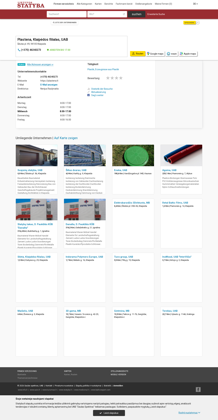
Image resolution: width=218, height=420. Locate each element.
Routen (74, 374)
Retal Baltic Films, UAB (175, 202)
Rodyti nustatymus (188, 412)
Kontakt (49, 386)
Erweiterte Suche (156, 14)
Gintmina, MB (121, 310)
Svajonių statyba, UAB (30, 170)
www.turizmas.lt (49, 390)
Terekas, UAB (170, 310)
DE (194, 4)
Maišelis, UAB (25, 310)
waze (174, 53)
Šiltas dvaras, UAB (76, 170)
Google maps (156, 53)
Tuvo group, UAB (123, 256)
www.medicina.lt (81, 390)
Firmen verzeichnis (64, 4)
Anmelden (118, 386)
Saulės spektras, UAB (33, 386)
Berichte (109, 4)
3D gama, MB (73, 310)
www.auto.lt (35, 390)
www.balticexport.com (100, 390)
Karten (98, 4)
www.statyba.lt (65, 390)
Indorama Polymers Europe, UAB (84, 256)
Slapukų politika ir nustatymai (88, 386)
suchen (136, 14)
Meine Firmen (163, 4)
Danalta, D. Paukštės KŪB (80, 224)
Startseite (21, 374)
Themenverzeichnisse (27, 378)
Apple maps (190, 53)
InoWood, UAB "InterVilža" (176, 256)
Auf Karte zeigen (66, 138)
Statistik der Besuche (102, 89)
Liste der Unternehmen (65, 23)
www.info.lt (22, 390)
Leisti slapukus (110, 413)
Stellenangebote (143, 4)
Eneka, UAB (120, 170)
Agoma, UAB (169, 170)
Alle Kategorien (84, 4)
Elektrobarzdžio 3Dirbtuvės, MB (132, 202)
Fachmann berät (124, 4)
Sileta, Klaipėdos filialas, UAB (34, 256)
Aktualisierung (98, 92)
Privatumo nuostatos (64, 386)
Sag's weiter (97, 95)
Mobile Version (118, 374)
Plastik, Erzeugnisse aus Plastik (103, 69)
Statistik (107, 386)
